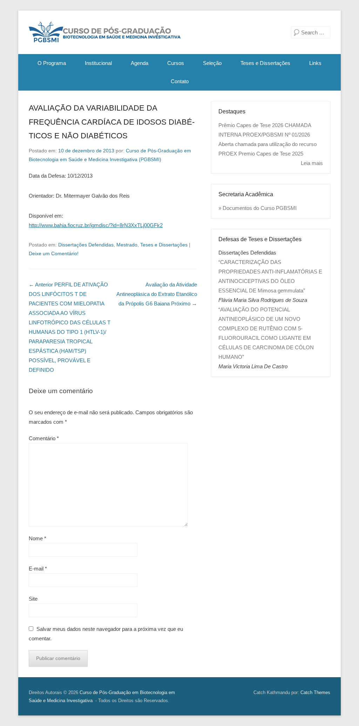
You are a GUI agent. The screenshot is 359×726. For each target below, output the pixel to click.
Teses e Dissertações (265, 63)
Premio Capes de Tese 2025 (270, 154)
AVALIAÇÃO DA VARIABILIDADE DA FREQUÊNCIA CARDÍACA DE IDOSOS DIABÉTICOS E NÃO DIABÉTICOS (112, 122)
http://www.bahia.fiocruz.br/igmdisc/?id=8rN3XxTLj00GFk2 (96, 225)
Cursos (175, 63)
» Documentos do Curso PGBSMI (257, 208)
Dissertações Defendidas (86, 245)
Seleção (212, 63)
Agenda (139, 63)
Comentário (44, 438)
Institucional (98, 63)
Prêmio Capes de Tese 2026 (250, 125)
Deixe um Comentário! (54, 253)
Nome (37, 538)
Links (315, 63)
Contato (180, 81)
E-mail (38, 569)
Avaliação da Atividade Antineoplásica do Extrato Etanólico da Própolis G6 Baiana (156, 294)
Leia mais (312, 163)
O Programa (52, 63)
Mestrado (126, 245)
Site (33, 599)
